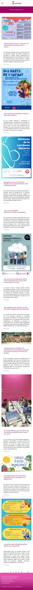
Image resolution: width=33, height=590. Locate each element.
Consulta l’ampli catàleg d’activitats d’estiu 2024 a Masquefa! (15, 545)
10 (21, 572)
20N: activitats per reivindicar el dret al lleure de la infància (16, 114)
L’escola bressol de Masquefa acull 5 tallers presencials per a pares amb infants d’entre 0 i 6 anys (15, 280)
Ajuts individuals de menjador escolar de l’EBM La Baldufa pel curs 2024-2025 (16, 308)
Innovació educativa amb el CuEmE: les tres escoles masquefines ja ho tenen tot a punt (16, 432)
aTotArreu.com (19, 586)
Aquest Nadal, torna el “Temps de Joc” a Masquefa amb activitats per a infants (16, 45)
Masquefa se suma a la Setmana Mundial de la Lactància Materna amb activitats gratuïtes (16, 183)
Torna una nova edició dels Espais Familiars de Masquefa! (15, 211)
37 (28, 572)
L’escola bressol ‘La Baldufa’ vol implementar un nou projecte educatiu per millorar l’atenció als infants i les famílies (16, 350)
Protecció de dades (6, 583)
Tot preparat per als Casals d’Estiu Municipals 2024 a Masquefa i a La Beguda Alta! (15, 477)
